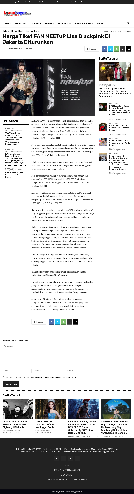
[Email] (128, 49)
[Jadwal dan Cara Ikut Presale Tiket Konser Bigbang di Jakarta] (18, 409)
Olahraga (58, 2)
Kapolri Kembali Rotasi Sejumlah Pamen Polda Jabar (119, 143)
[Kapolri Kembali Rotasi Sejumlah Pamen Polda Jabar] (103, 142)
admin (111, 84)
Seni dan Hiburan (33, 31)
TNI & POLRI (39, 2)
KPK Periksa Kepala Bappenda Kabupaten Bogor (15, 174)
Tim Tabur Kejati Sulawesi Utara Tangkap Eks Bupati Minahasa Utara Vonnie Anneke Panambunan (14, 138)
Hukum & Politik (71, 2)
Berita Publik (9, 128)
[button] (128, 23)
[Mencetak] (122, 49)
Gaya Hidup (39, 430)
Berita (20, 2)
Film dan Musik (17, 31)
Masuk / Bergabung (9, 2)
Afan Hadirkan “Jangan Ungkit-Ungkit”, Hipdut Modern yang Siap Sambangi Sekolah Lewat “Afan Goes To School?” (115, 427)
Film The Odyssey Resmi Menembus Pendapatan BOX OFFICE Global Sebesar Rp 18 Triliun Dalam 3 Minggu (82, 427)
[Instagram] (63, 458)
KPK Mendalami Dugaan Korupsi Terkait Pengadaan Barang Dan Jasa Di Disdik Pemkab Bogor (14, 158)
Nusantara (28, 2)
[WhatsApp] (116, 49)
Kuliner (83, 2)
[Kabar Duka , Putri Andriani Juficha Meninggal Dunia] (50, 409)
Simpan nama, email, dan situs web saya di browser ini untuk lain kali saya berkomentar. (41, 377)
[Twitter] (110, 49)
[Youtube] (77, 458)
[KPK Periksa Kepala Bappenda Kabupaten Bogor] (103, 126)
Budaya (48, 2)
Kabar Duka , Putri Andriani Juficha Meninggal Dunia (45, 424)
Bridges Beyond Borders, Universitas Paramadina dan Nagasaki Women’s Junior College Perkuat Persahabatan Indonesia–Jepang (119, 162)
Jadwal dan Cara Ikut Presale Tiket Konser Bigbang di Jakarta (15, 424)
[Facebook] (104, 49)
